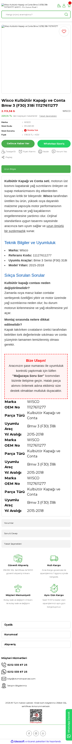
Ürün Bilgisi (10, 169)
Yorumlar (9, 523)
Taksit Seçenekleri (48, 116)
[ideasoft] (18, 741)
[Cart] (69, 5)
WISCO (27, 122)
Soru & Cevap (10, 533)
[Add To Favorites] (64, 31)
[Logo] (28, 5)
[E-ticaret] (35, 741)
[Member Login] (64, 5)
